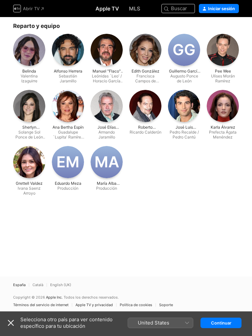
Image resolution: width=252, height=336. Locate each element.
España (19, 285)
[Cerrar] (11, 323)
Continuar (221, 323)
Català (37, 285)
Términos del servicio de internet (41, 305)
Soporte (166, 305)
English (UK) (60, 285)
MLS (134, 8)
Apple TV (107, 8)
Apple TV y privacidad (94, 305)
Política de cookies (136, 305)
